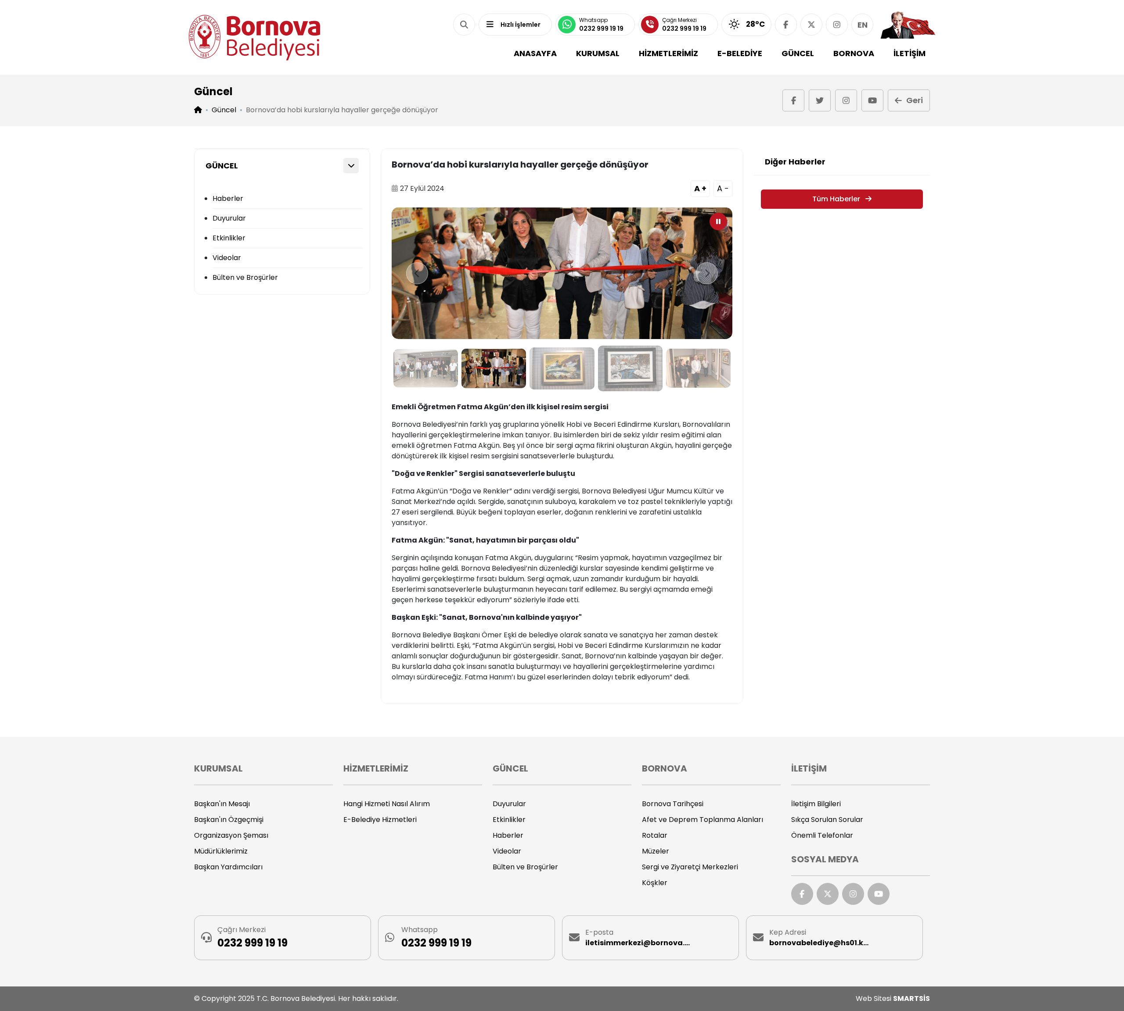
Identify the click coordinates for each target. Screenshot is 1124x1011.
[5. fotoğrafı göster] (698, 368)
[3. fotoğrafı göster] (562, 368)
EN (862, 24)
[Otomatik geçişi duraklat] (718, 221)
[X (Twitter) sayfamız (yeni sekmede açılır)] (811, 25)
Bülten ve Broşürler (245, 277)
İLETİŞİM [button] (909, 53)
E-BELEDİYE (739, 53)
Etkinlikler (229, 238)
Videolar (227, 258)
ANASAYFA (535, 53)
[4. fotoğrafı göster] (630, 368)
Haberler (228, 198)
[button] (464, 25)
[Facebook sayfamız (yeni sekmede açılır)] (786, 25)
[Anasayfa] (255, 37)
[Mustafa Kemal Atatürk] (907, 25)
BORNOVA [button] (853, 53)
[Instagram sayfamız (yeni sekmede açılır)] (837, 25)
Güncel (224, 110)
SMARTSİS (911, 998)
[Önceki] (417, 273)
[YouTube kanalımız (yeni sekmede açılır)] (872, 100)
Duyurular (229, 218)
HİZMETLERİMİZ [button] (668, 53)
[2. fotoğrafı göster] (493, 368)
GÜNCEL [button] (798, 53)
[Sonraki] (706, 273)
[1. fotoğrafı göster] (425, 368)
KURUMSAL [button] (598, 53)
